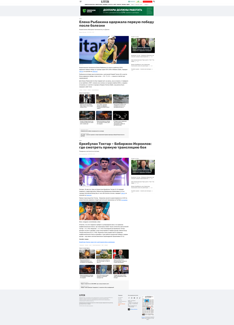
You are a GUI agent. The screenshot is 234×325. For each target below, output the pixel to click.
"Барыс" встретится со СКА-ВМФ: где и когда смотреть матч (95, 283)
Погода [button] (146, 4)
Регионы (124, 4)
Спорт (114, 4)
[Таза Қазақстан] (139, 1)
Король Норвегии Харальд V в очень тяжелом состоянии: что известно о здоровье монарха (142, 49)
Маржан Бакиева (82, 32)
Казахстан (82, 245)
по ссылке (124, 200)
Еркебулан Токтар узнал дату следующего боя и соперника (97, 242)
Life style (110, 4)
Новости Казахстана (90, 4)
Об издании (120, 297)
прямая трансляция (96, 245)
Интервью (105, 4)
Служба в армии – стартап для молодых (141, 69)
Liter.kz (81, 71)
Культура (119, 4)
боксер (106, 245)
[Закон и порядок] (132, 1)
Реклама (119, 298)
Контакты (120, 302)
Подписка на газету (147, 1)
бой (102, 245)
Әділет (128, 4)
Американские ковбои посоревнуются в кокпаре (92, 131)
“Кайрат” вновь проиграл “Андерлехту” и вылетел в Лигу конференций (97, 287)
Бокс (90, 245)
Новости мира (98, 4)
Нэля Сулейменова (83, 154)
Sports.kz (94, 71)
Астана (86, 245)
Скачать (143, 317)
